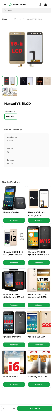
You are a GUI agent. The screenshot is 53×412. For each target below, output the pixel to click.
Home (4, 19)
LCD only (17, 19)
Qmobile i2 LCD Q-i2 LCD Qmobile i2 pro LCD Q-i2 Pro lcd (13, 253)
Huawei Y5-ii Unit (36, 212)
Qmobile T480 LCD (12, 337)
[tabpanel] (26, 49)
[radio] (10, 116)
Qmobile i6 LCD (10, 376)
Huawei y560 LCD (11, 212)
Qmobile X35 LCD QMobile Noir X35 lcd (13, 295)
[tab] (9, 81)
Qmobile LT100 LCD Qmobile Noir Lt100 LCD (37, 295)
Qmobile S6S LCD (36, 337)
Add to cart (17, 220)
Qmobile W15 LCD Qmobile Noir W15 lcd (38, 253)
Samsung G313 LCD (37, 376)
